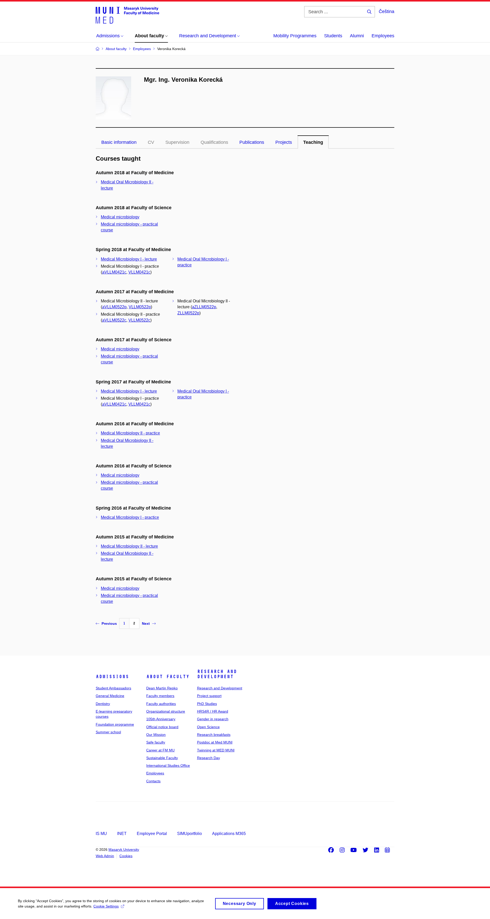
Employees (383, 35)
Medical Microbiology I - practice (130, 517)
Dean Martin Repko (162, 688)
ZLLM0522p (188, 313)
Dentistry (103, 704)
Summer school (108, 732)
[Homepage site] (127, 14)
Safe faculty (155, 742)
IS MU (101, 833)
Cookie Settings (106, 906)
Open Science (208, 727)
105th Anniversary (160, 719)
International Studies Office (168, 765)
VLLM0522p (140, 307)
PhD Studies (207, 704)
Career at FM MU (160, 750)
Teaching (313, 142)
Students (333, 35)
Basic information (119, 142)
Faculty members (160, 696)
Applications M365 (229, 833)
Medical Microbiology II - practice (130, 433)
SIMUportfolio (189, 833)
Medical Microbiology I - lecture (129, 259)
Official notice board (162, 727)
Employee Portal (152, 833)
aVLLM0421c (114, 272)
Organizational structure (165, 711)
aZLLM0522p (204, 307)
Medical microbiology (120, 217)
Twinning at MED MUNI (216, 750)
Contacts (153, 781)
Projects (283, 142)
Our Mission (156, 735)
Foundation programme (115, 724)
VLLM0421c (139, 272)
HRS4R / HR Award (212, 711)
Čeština (386, 11)
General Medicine (110, 696)
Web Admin (105, 856)
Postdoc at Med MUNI (214, 742)
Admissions (112, 676)
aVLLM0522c (114, 320)
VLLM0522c (139, 320)
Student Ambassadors (113, 688)
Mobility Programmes (294, 35)
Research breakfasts (213, 735)
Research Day (208, 758)
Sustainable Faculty (162, 758)
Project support (209, 696)
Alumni (357, 35)
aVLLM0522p (114, 307)
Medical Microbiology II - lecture (129, 546)
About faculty (167, 676)
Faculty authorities (161, 704)
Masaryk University (123, 849)
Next (146, 623)
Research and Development (217, 674)
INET (122, 833)
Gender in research (212, 719)
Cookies (125, 856)
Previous (109, 623)
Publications (251, 142)
